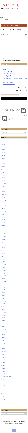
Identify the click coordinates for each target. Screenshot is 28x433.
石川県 (3, 222)
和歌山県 (4, 259)
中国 (7, 13)
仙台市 (5, 161)
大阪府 (3, 267)
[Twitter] (14, 98)
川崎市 (5, 200)
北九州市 (5, 331)
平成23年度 (3, 399)
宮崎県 (3, 348)
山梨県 (3, 214)
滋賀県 (3, 253)
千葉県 (3, 186)
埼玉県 (3, 180)
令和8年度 (3, 357)
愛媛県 (3, 317)
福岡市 (5, 329)
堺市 (5, 273)
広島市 (17, 13)
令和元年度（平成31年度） (6, 376)
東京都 (3, 191)
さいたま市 (6, 183)
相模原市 (5, 203)
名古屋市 (5, 245)
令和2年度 (3, 373)
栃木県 (3, 177)
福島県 (3, 166)
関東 (1, 169)
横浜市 (5, 197)
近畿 (1, 250)
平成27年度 (3, 387)
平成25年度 (3, 393)
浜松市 (5, 233)
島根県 (3, 292)
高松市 (5, 312)
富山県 (3, 219)
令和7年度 (19, 29)
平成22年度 (3, 401)
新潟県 (3, 208)
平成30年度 (3, 379)
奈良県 (3, 256)
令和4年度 (3, 368)
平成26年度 (3, 390)
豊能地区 (5, 275)
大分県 (3, 340)
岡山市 (5, 289)
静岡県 (3, 231)
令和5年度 (3, 365)
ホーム (3, 13)
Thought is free (20, 423)
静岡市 (5, 236)
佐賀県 (3, 334)
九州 (1, 323)
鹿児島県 (4, 351)
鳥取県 (3, 295)
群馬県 (3, 175)
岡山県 (3, 287)
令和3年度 (3, 371)
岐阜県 (3, 239)
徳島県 (3, 315)
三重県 (3, 247)
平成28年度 (3, 385)
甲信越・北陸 (3, 205)
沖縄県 (3, 354)
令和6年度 (3, 362)
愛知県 (3, 242)
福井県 (3, 225)
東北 (1, 147)
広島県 (12, 13)
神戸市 (5, 281)
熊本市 (5, 345)
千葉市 (5, 189)
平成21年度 (3, 404)
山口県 (3, 303)
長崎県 (3, 337)
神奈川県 (4, 194)
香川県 (3, 309)
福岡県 (3, 326)
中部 (1, 228)
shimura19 (24, 90)
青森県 (3, 149)
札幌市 (3, 144)
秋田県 (3, 155)
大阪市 (5, 270)
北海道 (2, 141)
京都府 (3, 261)
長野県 (3, 217)
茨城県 (3, 172)
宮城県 (3, 158)
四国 (1, 306)
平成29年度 (3, 382)
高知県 (3, 320)
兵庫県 (3, 278)
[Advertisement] (11, 46)
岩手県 (3, 152)
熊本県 (3, 343)
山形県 (3, 163)
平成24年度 (3, 396)
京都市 (5, 264)
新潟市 (5, 211)
